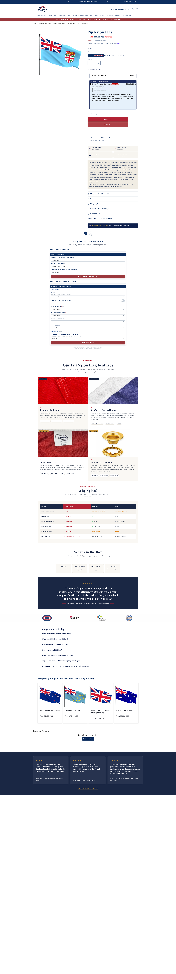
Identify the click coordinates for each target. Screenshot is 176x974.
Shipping (90, 40)
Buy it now (107, 124)
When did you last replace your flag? (65, 334)
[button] (42, 16)
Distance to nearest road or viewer (64, 269)
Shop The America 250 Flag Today (109, 19)
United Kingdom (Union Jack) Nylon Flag (100, 711)
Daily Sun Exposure (58, 313)
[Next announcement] (108, 1)
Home (35, 23)
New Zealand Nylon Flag (50, 710)
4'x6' (109, 55)
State (53, 292)
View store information (97, 143)
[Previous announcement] (68, 1)
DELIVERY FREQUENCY (99, 87)
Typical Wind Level (58, 319)
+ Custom (118, 55)
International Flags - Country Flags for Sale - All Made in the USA (58, 23)
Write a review (88, 739)
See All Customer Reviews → (88, 788)
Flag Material (57, 307)
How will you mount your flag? (63, 257)
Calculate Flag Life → (88, 342)
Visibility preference (58, 263)
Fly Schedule (55, 325)
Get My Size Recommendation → (88, 276)
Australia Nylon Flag (124, 710)
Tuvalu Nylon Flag (72, 710)
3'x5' (95, 55)
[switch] (123, 300)
